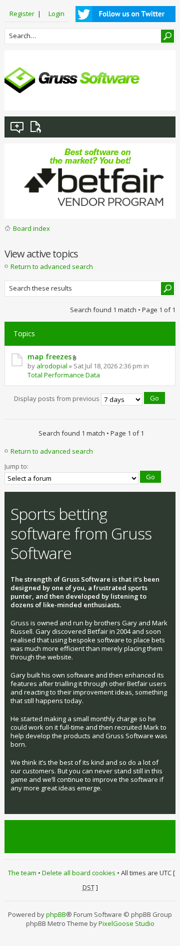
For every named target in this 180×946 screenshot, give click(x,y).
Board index (31, 228)
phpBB (56, 914)
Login (56, 13)
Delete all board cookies (79, 872)
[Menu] (160, 94)
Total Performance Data (64, 374)
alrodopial (52, 365)
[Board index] (72, 80)
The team (22, 872)
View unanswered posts (17, 127)
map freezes (50, 356)
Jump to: (16, 466)
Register (22, 13)
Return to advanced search (51, 266)
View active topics (37, 127)
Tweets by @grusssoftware (52, 836)
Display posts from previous (57, 398)
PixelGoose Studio (126, 923)
